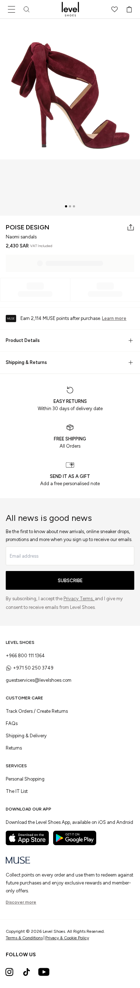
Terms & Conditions (24, 937)
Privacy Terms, (79, 598)
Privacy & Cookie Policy (67, 937)
